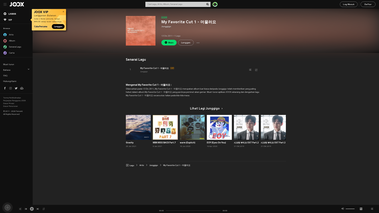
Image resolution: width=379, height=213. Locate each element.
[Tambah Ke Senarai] (250, 70)
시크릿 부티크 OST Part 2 (273, 142)
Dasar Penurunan (10, 106)
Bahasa (6, 70)
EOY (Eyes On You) (216, 142)
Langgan (58, 26)
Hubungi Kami (9, 81)
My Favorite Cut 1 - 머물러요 (154, 68)
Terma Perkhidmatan (12, 98)
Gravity (130, 142)
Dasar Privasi (8, 104)
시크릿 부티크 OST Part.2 (246, 142)
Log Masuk (348, 4)
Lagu (132, 165)
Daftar (368, 4)
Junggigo (166, 27)
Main (171, 43)
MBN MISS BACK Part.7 (164, 142)
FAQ (5, 76)
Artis (141, 165)
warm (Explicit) (187, 142)
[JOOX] (16, 4)
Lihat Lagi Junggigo (205, 108)
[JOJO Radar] (215, 4)
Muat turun (8, 64)
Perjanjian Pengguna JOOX (14, 101)
